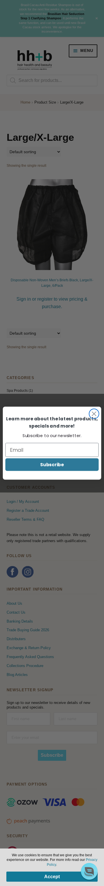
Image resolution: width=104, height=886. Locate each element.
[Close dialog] (94, 414)
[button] (89, 871)
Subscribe (52, 464)
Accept (52, 876)
